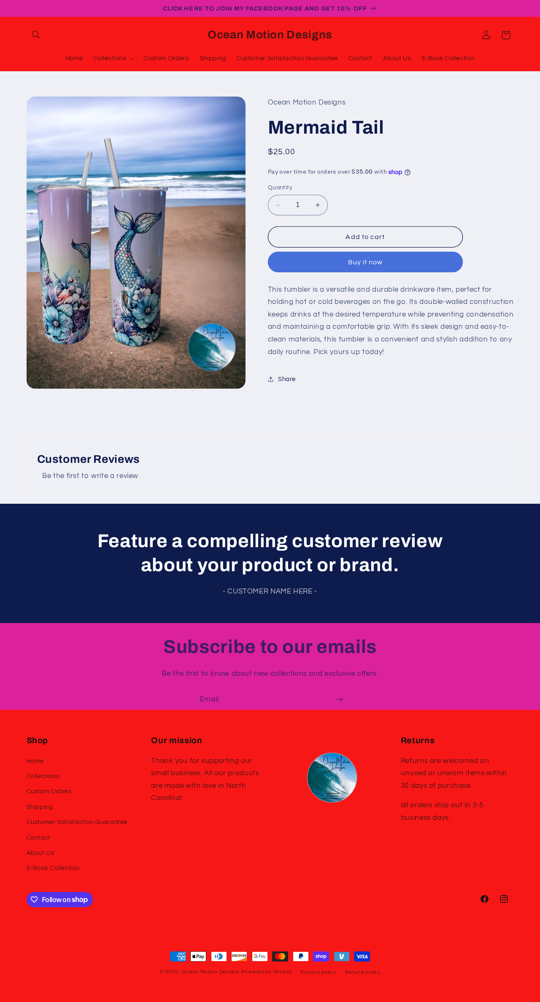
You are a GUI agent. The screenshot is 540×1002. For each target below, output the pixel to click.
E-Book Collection (53, 868)
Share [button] (287, 379)
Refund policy (363, 972)
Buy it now (365, 262)
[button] (36, 35)
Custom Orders (49, 791)
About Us (40, 853)
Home (35, 761)
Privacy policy (318, 972)
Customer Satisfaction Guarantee (77, 822)
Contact (39, 837)
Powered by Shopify (266, 972)
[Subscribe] (339, 699)
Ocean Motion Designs (210, 972)
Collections (43, 776)
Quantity (280, 188)
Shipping (40, 806)
